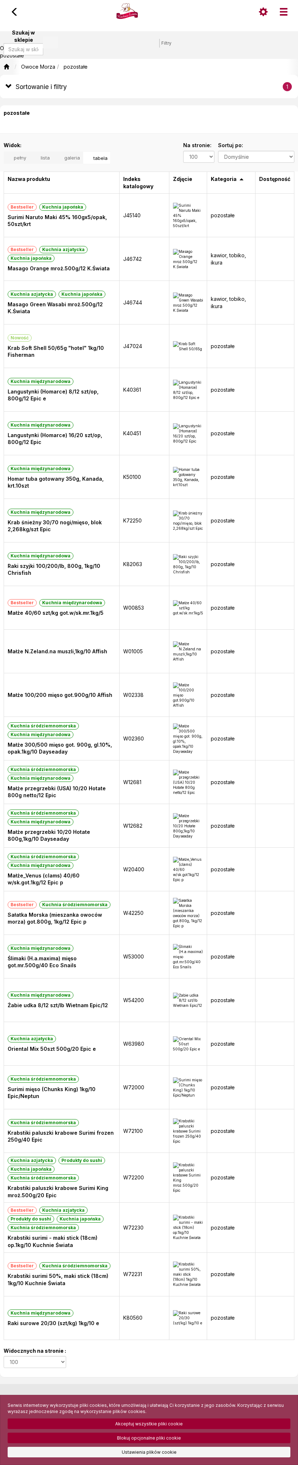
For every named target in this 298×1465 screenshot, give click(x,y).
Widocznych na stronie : (35, 1351)
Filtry (166, 43)
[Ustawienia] (263, 11)
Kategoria (224, 179)
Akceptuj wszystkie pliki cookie (149, 1423)
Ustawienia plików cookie (149, 1452)
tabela (100, 158)
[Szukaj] (50, 42)
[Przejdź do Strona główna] (6, 67)
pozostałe (76, 67)
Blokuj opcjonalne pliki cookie (149, 1438)
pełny (19, 158)
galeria (71, 158)
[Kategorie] (283, 11)
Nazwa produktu (29, 179)
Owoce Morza (38, 67)
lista (44, 158)
